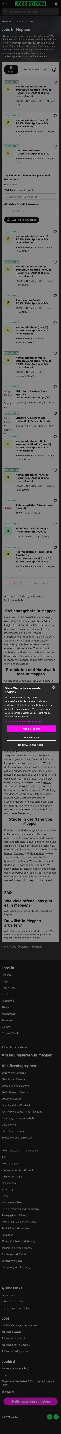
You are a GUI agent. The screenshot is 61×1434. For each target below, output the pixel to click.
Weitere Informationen (16, 716)
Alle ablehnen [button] (31, 737)
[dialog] (30, 717)
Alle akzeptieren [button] (31, 728)
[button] (30, 721)
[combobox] (53, 687)
